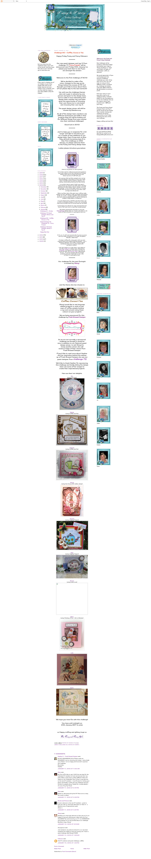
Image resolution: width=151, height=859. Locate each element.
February (43, 207)
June (42, 199)
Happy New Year (44, 232)
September (44, 193)
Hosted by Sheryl (73, 744)
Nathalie (72, 447)
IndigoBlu (61, 250)
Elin (72, 376)
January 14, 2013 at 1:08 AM (68, 835)
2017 (41, 177)
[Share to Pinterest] (61, 743)
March (43, 205)
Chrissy (72, 518)
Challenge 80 (63, 744)
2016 (41, 179)
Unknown (60, 838)
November (44, 189)
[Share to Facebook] (59, 743)
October (43, 191)
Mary (71, 616)
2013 (41, 185)
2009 (41, 241)
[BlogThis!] (56, 743)
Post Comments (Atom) (69, 851)
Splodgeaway (60, 210)
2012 (41, 235)
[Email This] (55, 743)
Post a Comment (59, 846)
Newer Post (57, 848)
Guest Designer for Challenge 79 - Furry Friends (46, 223)
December (44, 186)
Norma (72, 580)
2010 (41, 239)
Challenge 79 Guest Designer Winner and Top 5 (46, 214)
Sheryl (72, 482)
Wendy (72, 412)
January (43, 209)
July (42, 197)
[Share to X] (58, 743)
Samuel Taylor (74, 251)
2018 (41, 174)
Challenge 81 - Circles (46, 211)
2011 (41, 237)
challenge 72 (80, 359)
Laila (72, 652)
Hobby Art (67, 248)
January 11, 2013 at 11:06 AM (69, 768)
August (43, 195)
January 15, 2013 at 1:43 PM (68, 842)
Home (72, 848)
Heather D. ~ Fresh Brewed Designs (68, 756)
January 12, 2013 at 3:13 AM (68, 824)
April (42, 203)
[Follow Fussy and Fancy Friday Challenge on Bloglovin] (75, 45)
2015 (41, 181)
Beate (72, 687)
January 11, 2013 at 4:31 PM (68, 809)
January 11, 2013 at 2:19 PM (68, 787)
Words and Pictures (63, 800)
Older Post (87, 848)
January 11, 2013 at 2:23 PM (68, 797)
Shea (59, 772)
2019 (41, 172)
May (42, 201)
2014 (41, 183)
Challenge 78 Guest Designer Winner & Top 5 (46, 228)
